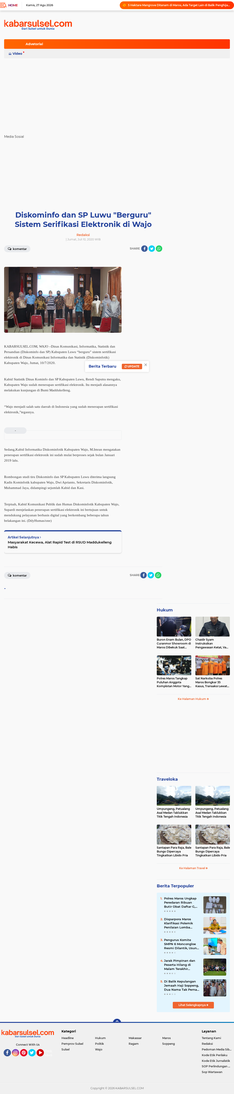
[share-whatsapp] (159, 248)
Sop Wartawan (212, 1072)
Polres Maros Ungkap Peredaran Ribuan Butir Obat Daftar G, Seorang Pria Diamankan (180, 903)
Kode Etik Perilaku (214, 1055)
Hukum (165, 610)
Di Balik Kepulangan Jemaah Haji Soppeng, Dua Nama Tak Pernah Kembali (181, 986)
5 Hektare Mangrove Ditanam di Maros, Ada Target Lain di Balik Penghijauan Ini (179, 5)
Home (13, 5)
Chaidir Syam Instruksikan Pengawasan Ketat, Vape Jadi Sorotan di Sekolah (212, 643)
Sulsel (65, 1049)
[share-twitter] (152, 248)
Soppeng (168, 1043)
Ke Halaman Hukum (192, 699)
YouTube (43, 1058)
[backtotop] (117, 1023)
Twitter (34, 1058)
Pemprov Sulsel (72, 1043)
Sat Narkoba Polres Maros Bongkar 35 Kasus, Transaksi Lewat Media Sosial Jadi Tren (211, 682)
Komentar (19, 249)
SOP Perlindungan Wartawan (218, 1066)
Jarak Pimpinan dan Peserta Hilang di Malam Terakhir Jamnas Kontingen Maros (179, 965)
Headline (67, 1038)
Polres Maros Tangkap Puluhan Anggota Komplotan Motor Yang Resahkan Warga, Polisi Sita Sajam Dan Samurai (173, 682)
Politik (99, 1043)
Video (17, 54)
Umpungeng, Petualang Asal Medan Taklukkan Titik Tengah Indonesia (173, 812)
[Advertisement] (117, 94)
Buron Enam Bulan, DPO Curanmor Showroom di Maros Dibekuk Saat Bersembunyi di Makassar (174, 643)
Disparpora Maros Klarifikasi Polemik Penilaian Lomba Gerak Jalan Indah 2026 (178, 923)
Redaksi (207, 1043)
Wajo (98, 1049)
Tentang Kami (211, 1038)
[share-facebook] (144, 248)
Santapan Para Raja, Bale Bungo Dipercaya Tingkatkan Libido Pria (174, 851)
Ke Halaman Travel (192, 868)
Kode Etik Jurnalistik (216, 1061)
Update (133, 366)
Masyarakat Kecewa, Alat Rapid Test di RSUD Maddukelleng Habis (60, 544)
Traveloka (167, 779)
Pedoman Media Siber (217, 1049)
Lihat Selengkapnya (192, 1005)
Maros (166, 1038)
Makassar (135, 1038)
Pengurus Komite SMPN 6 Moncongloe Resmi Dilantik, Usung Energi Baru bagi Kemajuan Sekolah (181, 944)
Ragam (134, 1043)
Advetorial (34, 44)
